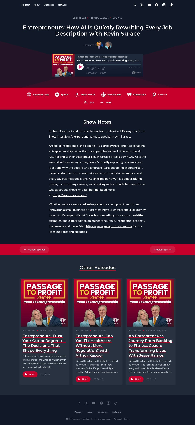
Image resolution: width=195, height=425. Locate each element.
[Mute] (87, 68)
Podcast (25, 5)
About (37, 5)
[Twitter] (142, 5)
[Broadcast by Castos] (136, 72)
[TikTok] (171, 5)
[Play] (80, 66)
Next (160, 249)
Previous (36, 249)
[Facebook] (157, 5)
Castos (127, 419)
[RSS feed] (135, 5)
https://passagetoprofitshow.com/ (109, 226)
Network (62, 5)
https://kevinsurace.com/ (70, 195)
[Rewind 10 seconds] (92, 68)
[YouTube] (149, 5)
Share (103, 73)
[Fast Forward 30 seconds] (103, 68)
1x (98, 68)
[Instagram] (164, 5)
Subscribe (49, 5)
